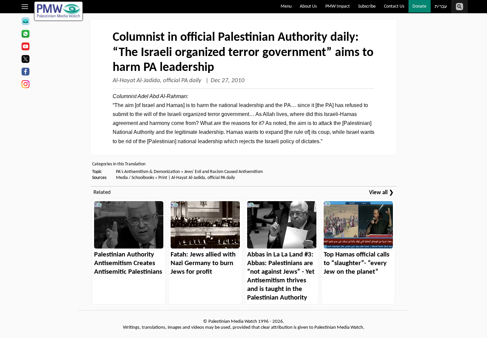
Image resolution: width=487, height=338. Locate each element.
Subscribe (367, 6)
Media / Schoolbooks (135, 177)
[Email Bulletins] (25, 22)
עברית (441, 6)
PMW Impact (337, 6)
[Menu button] (25, 6)
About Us (308, 6)
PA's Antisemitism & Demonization (148, 171)
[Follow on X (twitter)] (25, 60)
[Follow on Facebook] (25, 72)
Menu (286, 6)
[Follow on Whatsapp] (25, 34)
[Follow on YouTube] (25, 47)
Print (162, 177)
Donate (419, 6)
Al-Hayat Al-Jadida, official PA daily (158, 81)
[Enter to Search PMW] (459, 6)
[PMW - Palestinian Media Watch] (58, 11)
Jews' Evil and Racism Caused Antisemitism (223, 171)
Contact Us (394, 6)
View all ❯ (381, 193)
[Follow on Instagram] (25, 85)
